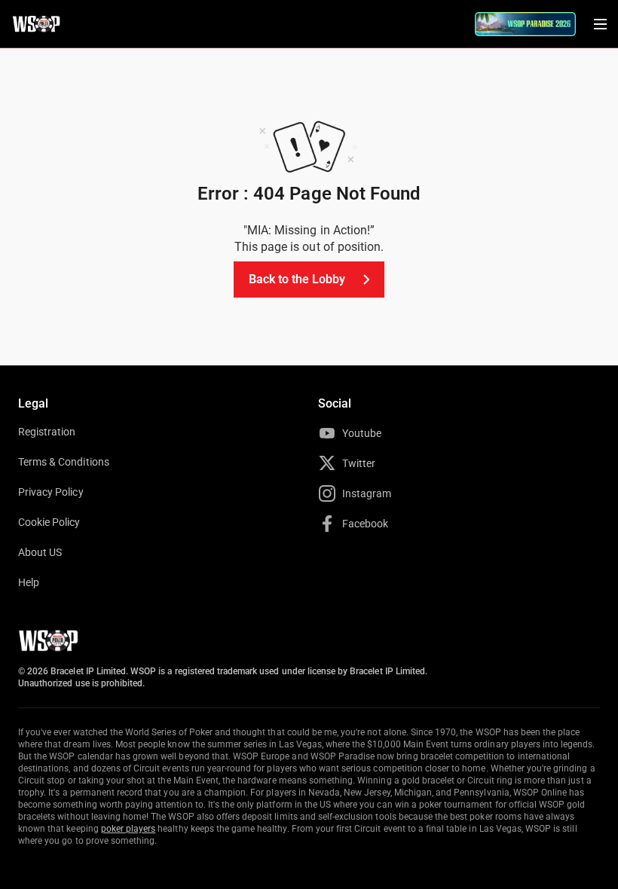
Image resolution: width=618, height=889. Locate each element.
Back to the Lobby (297, 279)
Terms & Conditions (63, 462)
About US (40, 552)
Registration (46, 432)
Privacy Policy (51, 492)
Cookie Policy (49, 522)
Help (28, 582)
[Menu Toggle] (600, 24)
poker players (128, 828)
